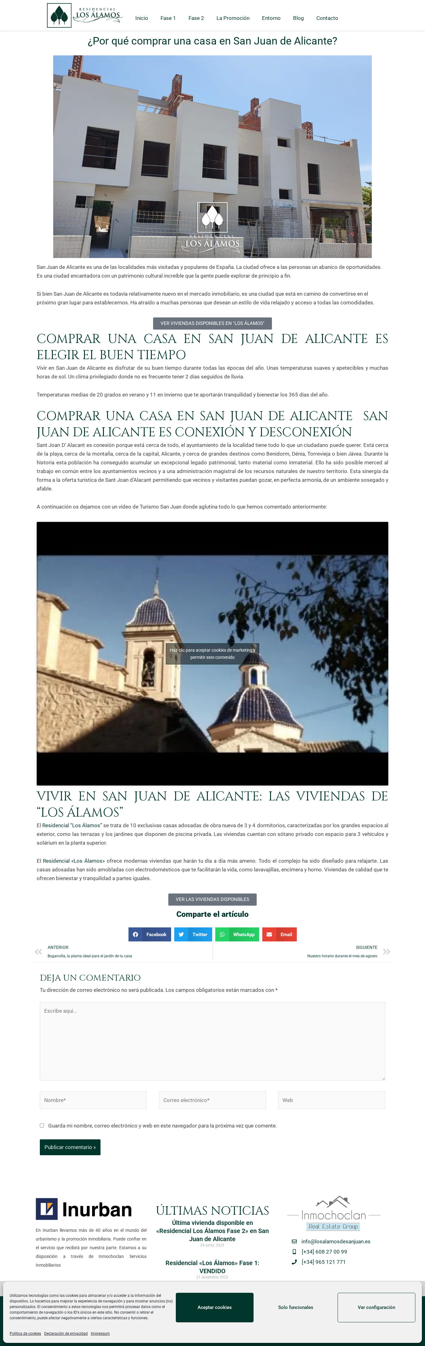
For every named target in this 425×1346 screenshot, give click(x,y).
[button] (149, 934)
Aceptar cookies (215, 1307)
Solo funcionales (295, 1307)
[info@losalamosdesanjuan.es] (294, 1241)
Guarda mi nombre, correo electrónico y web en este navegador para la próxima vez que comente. (162, 1126)
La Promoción (233, 18)
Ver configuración (376, 1307)
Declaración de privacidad (66, 1333)
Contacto (327, 18)
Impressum (100, 1333)
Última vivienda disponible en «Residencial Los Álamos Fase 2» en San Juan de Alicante (212, 1231)
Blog (298, 18)
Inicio (141, 18)
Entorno (271, 18)
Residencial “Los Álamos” (72, 825)
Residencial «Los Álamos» (73, 861)
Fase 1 (168, 18)
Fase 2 (196, 18)
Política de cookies (25, 1333)
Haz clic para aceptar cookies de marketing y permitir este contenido (212, 654)
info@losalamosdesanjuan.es (336, 1241)
